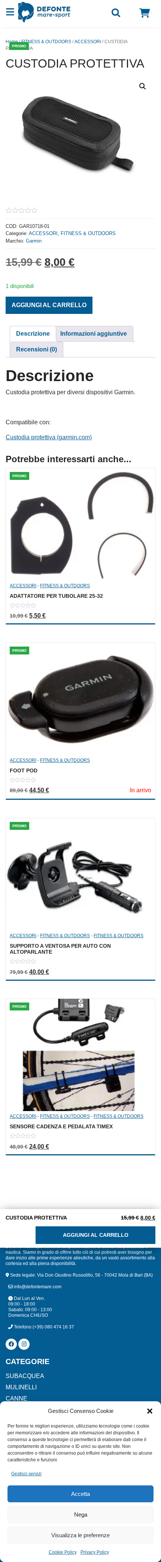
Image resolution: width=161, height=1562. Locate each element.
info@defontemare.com (37, 1286)
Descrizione (33, 333)
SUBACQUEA (25, 1376)
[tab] (33, 334)
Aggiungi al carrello (49, 305)
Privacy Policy (94, 1552)
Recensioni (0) (36, 349)
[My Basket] (144, 13)
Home (12, 41)
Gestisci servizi (26, 1473)
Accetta (80, 1494)
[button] (150, 1411)
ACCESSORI (88, 41)
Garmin (34, 241)
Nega (80, 1514)
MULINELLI (21, 1387)
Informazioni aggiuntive (93, 333)
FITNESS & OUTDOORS (46, 41)
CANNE (16, 1398)
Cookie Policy (63, 1552)
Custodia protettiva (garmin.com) (49, 437)
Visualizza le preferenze (80, 1535)
